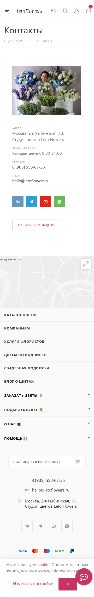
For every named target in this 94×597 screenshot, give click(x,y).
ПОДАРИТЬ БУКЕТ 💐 (23, 409)
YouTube (45, 201)
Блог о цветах (19, 381)
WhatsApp (59, 201)
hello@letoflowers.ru (31, 180)
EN (54, 10)
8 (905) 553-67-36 (28, 167)
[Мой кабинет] (77, 10)
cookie (43, 564)
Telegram (31, 201)
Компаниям (17, 328)
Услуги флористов (24, 341)
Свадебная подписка (26, 368)
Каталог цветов (21, 315)
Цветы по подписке (25, 354)
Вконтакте (18, 201)
